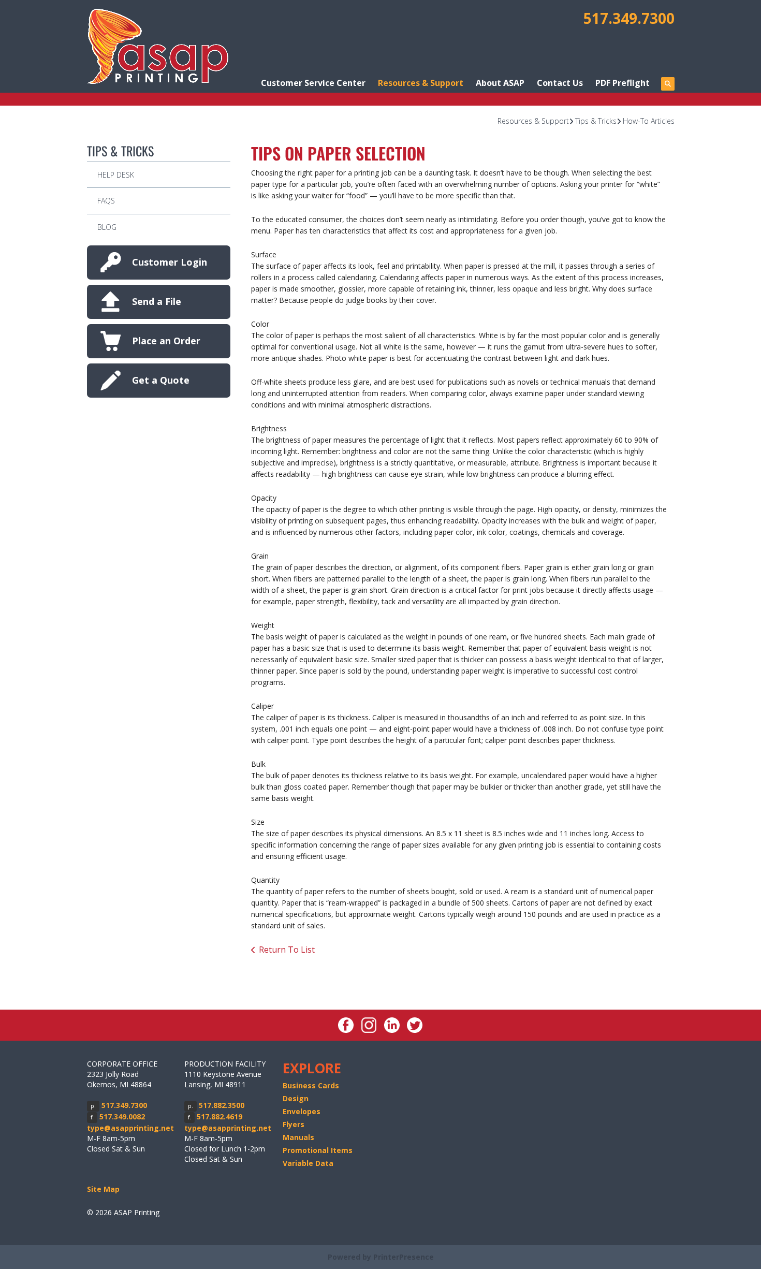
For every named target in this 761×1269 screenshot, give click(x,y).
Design (296, 1098)
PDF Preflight (622, 83)
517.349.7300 (629, 18)
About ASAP (500, 83)
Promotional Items (318, 1150)
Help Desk (115, 175)
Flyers (293, 1124)
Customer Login (169, 262)
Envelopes (301, 1111)
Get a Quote (160, 380)
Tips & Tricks (596, 121)
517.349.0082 (122, 1116)
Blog (106, 227)
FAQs (106, 201)
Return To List (287, 949)
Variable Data (308, 1163)
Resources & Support (420, 83)
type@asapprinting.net (130, 1128)
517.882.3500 (221, 1105)
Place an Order (166, 340)
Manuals (298, 1137)
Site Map (103, 1189)
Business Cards (311, 1085)
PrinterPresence (403, 1257)
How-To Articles (649, 121)
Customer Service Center (313, 83)
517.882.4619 (219, 1116)
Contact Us (560, 83)
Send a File (156, 301)
